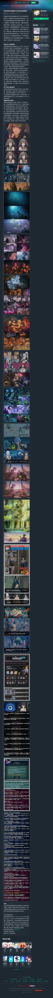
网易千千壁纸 (18, 981)
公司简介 (9, 988)
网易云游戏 (16, 929)
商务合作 (40, 988)
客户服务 (12, 988)
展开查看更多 (16, 969)
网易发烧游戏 (39, 981)
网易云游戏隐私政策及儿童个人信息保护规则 (23, 988)
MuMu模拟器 (32, 981)
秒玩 (41, 18)
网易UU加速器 (25, 981)
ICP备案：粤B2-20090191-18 (26, 992)
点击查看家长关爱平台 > (39, 990)
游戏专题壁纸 (28, 977)
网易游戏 (11, 981)
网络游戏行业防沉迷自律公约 (27, 990)
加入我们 (44, 988)
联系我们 (36, 988)
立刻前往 (33, 2)
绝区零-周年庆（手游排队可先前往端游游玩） (13, 5)
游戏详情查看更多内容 (40, 60)
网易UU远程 (46, 981)
